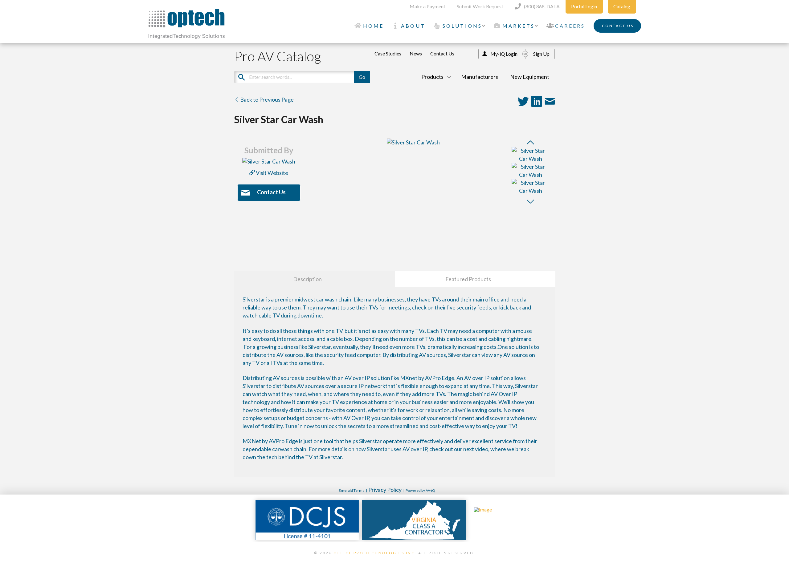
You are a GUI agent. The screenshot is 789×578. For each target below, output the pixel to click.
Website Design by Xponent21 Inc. (394, 561)
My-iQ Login (503, 54)
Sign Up (541, 54)
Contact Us (442, 53)
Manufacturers (479, 76)
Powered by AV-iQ (420, 490)
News (416, 53)
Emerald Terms (351, 490)
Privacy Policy (385, 489)
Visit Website (271, 172)
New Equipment (529, 76)
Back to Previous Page (266, 99)
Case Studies (387, 53)
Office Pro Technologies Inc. (375, 553)
